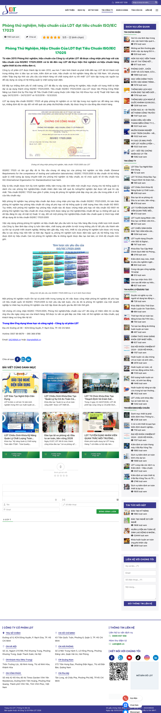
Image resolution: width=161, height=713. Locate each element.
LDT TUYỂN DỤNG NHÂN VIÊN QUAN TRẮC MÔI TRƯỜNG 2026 (101, 437)
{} (56, 499)
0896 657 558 (119, 636)
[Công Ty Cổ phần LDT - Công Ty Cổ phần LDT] (10, 10)
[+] (63, 499)
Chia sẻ (32, 37)
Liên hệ (149, 10)
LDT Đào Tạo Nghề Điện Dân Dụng (19, 397)
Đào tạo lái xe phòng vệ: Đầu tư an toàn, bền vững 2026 (59, 437)
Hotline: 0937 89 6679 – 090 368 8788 (21, 333)
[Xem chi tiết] (17, 359)
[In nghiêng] (10, 499)
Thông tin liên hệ (23, 708)
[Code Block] (44, 499)
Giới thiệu (70, 10)
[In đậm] (5, 499)
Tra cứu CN (136, 10)
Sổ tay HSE (93, 10)
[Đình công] (21, 499)
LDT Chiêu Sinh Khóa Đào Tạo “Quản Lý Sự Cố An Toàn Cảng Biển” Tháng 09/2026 (60, 398)
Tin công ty (107, 10)
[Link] (49, 499)
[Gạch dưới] (16, 499)
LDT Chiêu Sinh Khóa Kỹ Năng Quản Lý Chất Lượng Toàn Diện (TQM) (20, 437)
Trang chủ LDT (9, 708)
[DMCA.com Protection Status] (116, 696)
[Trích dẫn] (38, 499)
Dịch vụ (81, 10)
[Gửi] (156, 2)
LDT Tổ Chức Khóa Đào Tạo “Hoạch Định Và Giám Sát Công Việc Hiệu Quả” (99, 398)
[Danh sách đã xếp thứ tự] (27, 499)
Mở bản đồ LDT (144, 675)
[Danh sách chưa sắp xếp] (32, 499)
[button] (156, 10)
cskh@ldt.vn (118, 644)
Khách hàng (122, 10)
